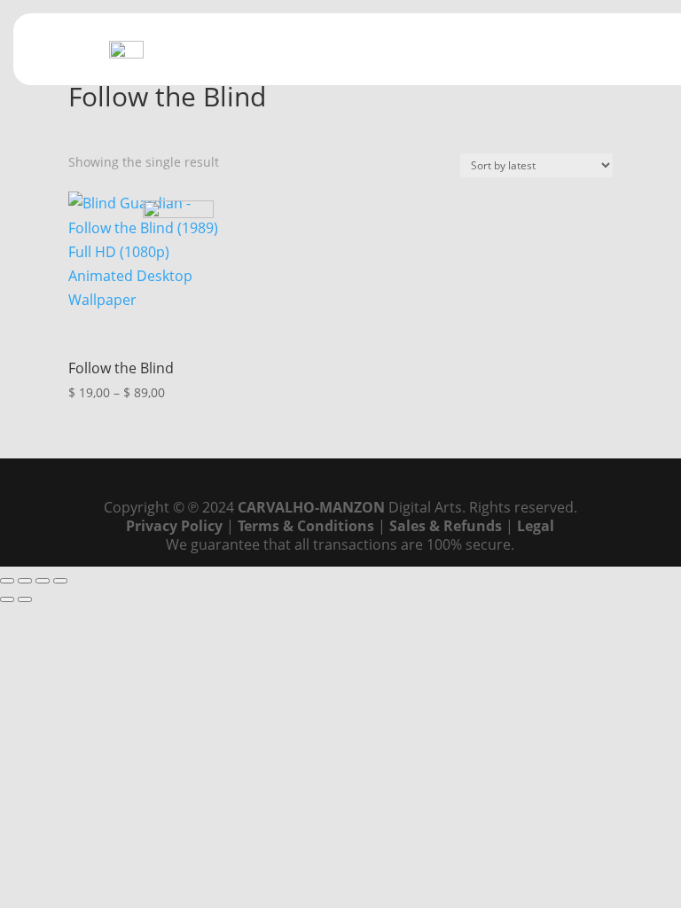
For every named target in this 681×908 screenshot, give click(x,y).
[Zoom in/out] (7, 580)
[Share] (42, 580)
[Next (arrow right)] (25, 599)
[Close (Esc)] (60, 580)
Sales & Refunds (445, 526)
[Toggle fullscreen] (25, 580)
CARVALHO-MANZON (311, 507)
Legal (535, 526)
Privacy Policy (174, 526)
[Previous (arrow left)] (7, 599)
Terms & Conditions (306, 526)
